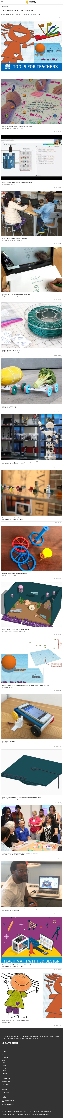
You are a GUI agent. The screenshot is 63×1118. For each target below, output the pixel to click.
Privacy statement (34, 1112)
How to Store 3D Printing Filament (11, 350)
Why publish (6, 1082)
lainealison (7, 799)
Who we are (5, 1092)
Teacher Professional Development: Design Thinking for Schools (20, 853)
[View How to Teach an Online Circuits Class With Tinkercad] (31, 158)
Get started (5, 1084)
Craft (3, 1063)
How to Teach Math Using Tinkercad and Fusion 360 (16, 965)
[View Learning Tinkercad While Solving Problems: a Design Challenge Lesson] (31, 772)
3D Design (15, 296)
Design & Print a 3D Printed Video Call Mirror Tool (16, 294)
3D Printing (21, 128)
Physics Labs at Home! (8, 741)
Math (15, 575)
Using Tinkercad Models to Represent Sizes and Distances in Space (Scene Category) (25, 685)
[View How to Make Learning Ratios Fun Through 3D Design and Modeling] (31, 437)
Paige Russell (7, 352)
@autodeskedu (9, 1104)
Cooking (4, 1065)
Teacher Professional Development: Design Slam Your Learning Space (21, 909)
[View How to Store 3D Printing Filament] (31, 325)
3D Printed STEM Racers (9, 406)
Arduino (13, 184)
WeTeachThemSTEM (9, 631)
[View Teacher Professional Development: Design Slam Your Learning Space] (31, 884)
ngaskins (6, 1022)
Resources (26, 14)
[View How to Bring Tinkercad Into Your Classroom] (31, 214)
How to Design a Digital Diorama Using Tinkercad (15, 629)
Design (4, 1060)
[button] (2, 2)
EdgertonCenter (8, 575)
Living (4, 1068)
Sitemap (4, 1089)
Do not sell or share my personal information (17, 1114)
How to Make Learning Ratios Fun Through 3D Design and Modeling (20, 462)
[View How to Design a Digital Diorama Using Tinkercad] (31, 605)
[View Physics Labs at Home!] (31, 716)
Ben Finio (6, 184)
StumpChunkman (8, 14)
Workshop (5, 1057)
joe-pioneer (7, 687)
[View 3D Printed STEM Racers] (31, 381)
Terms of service (22, 1112)
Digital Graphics (20, 631)
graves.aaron (7, 296)
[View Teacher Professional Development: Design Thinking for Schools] (31, 828)
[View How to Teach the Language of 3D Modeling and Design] (31, 102)
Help (3, 1087)
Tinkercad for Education (10, 128)
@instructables (9, 1101)
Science (15, 408)
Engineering (14, 799)
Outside (4, 1070)
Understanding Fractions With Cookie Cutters (14, 574)
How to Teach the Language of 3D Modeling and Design (17, 127)
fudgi (5, 743)
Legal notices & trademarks (40, 1114)
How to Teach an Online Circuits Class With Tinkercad (17, 182)
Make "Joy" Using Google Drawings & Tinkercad (15, 1021)
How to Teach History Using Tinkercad (12, 518)
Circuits (4, 1055)
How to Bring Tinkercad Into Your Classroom (14, 238)
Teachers (18, 14)
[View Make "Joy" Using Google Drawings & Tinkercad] (31, 996)
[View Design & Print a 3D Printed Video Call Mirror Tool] (31, 269)
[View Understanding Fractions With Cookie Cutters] (31, 549)
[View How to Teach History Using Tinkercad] (31, 493)
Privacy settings (46, 1112)
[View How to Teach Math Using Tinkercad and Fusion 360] (31, 940)
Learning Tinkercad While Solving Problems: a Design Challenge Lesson (22, 797)
